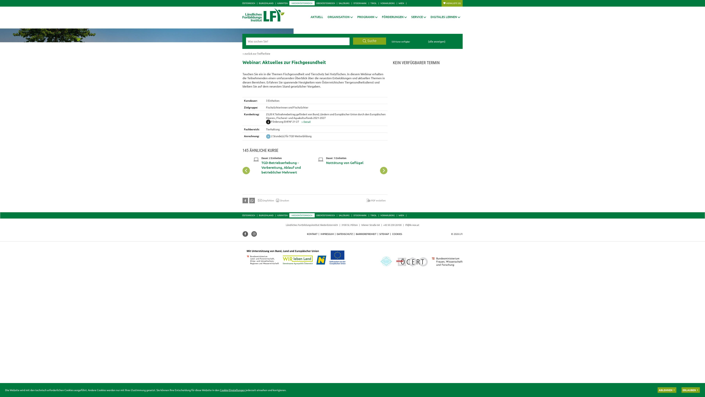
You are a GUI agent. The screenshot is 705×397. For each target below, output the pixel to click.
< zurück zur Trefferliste (256, 53)
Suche (371, 41)
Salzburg (344, 3)
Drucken (284, 200)
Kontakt (312, 233)
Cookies (397, 233)
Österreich (248, 3)
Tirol (373, 3)
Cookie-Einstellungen (232, 390)
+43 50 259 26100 (392, 224)
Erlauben (689, 390)
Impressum (327, 233)
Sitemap (384, 233)
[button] (340, 17)
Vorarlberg (387, 3)
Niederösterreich (302, 3)
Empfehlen (268, 200)
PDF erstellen (378, 200)
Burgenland (266, 3)
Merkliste (453, 3)
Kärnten (282, 3)
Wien (401, 3)
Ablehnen (666, 390)
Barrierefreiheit (366, 233)
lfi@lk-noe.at (412, 224)
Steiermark (360, 3)
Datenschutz (345, 233)
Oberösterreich (325, 3)
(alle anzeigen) (436, 41)
